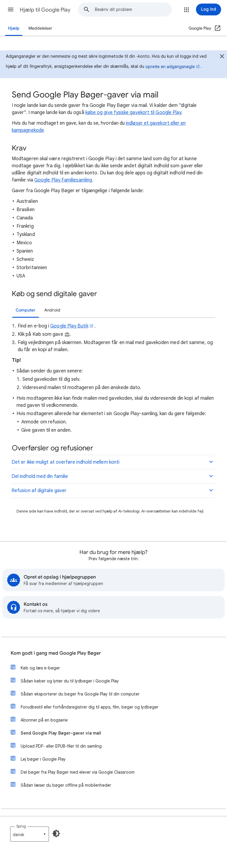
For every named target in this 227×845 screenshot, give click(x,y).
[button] (11, 9)
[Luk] (222, 57)
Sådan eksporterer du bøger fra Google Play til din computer (80, 694)
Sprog (21, 826)
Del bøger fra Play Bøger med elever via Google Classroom (77, 772)
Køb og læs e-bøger (40, 668)
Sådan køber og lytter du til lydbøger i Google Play (70, 681)
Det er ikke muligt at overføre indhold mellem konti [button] (65, 462)
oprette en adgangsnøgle (170, 66)
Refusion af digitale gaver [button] (39, 491)
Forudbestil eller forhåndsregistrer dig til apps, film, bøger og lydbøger (89, 707)
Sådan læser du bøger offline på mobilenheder (66, 785)
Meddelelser (40, 28)
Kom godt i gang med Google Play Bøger (56, 653)
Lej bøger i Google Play (43, 759)
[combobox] (133, 9)
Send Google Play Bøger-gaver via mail (61, 733)
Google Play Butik (69, 326)
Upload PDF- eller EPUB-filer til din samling (61, 746)
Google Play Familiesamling (63, 180)
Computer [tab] (25, 310)
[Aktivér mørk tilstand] (56, 833)
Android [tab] (52, 310)
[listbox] (29, 834)
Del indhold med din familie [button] (40, 476)
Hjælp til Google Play (45, 10)
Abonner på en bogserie (44, 720)
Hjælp (14, 28)
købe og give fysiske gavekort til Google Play (133, 112)
